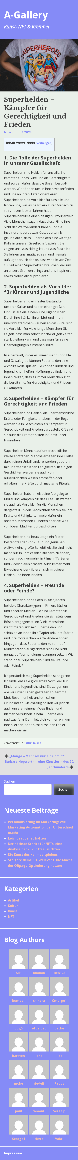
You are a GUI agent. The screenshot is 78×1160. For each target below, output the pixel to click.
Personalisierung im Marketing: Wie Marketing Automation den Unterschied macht (40, 827)
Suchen (9, 781)
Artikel (13, 900)
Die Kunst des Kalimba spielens (33, 854)
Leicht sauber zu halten (27, 838)
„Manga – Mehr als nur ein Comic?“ (37, 756)
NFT (11, 916)
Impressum (13, 1153)
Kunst (37, 743)
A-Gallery (26, 14)
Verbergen (44, 143)
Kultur (28, 743)
